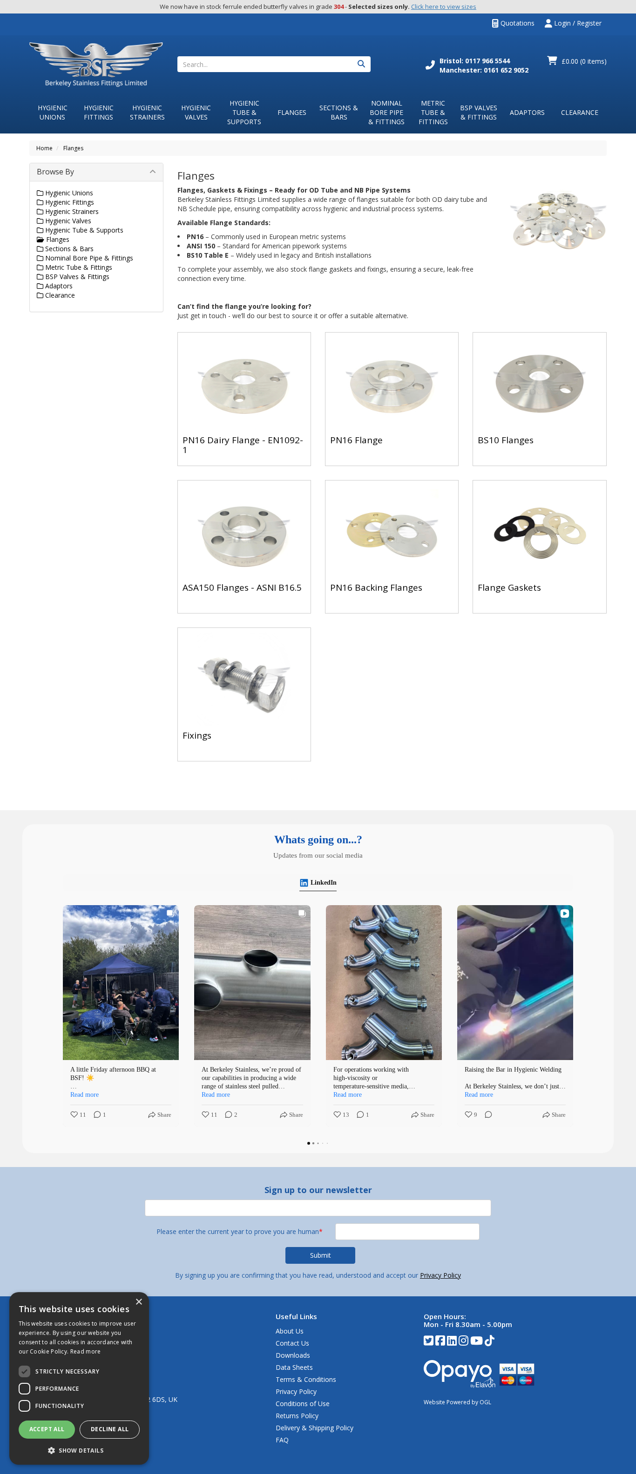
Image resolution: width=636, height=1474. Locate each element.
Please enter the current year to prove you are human (239, 1231)
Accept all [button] (47, 1429)
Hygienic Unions (53, 112)
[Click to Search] (361, 64)
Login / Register (577, 23)
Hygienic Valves (196, 112)
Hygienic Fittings (99, 112)
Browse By (55, 172)
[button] (79, 1450)
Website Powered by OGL (457, 1402)
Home (44, 148)
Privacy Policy (440, 1275)
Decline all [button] (110, 1429)
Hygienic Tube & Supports (244, 112)
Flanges (291, 112)
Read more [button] (84, 1094)
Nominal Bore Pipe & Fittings (386, 112)
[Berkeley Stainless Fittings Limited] (96, 64)
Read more (85, 1351)
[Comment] (354, 1115)
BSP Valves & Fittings (478, 112)
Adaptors (527, 112)
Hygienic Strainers (147, 112)
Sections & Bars (338, 112)
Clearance (579, 112)
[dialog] (79, 1378)
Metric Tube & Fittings (433, 112)
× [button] (138, 1302)
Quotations (517, 23)
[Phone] (430, 65)
